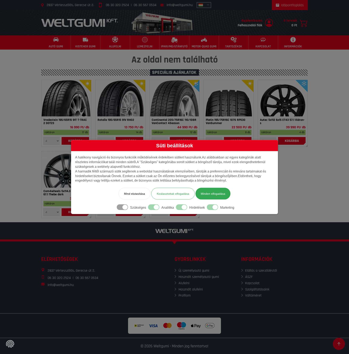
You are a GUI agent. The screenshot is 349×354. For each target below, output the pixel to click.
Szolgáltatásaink (257, 289)
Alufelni (184, 283)
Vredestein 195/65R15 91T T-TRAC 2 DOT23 (65, 121)
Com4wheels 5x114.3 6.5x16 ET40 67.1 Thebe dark (65, 193)
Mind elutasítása (134, 193)
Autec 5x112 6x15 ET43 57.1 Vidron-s (282, 121)
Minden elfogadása (213, 193)
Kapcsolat (252, 283)
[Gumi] (66, 98)
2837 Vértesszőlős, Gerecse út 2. (70, 5)
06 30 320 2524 (117, 5)
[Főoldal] (79, 22)
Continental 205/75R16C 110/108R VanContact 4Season (174, 121)
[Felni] (283, 98)
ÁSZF (249, 276)
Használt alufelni (191, 289)
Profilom (185, 295)
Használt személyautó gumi (199, 276)
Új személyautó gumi (194, 270)
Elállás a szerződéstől (261, 270)
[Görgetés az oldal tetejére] (339, 344)
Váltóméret (253, 295)
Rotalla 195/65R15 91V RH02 (116, 120)
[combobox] (204, 5)
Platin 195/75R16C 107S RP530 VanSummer (225, 121)
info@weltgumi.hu (180, 5)
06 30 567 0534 (145, 5)
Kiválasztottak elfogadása (173, 193)
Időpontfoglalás (292, 5)
